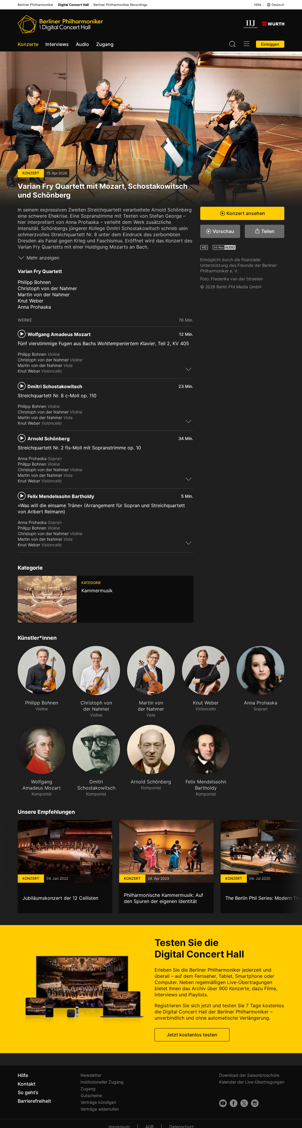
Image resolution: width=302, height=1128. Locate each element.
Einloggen (270, 44)
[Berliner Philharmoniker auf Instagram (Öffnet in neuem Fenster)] (255, 1103)
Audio (82, 44)
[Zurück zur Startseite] (60, 24)
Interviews (57, 44)
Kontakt (26, 1084)
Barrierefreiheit (34, 1101)
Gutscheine (91, 1095)
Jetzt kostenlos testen (192, 1035)
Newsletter (91, 1075)
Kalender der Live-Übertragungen (251, 1081)
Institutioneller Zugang (102, 1081)
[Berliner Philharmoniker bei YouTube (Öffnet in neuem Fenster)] (223, 1103)
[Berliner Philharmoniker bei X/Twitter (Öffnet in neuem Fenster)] (244, 1103)
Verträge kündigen (98, 1102)
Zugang (105, 44)
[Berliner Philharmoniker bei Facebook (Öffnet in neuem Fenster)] (233, 1103)
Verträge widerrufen (100, 1109)
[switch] (188, 369)
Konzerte (28, 44)
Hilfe (257, 4)
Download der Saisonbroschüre (249, 1075)
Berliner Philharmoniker (35, 5)
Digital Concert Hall (73, 5)
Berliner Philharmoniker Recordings (120, 5)
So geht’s (28, 1092)
